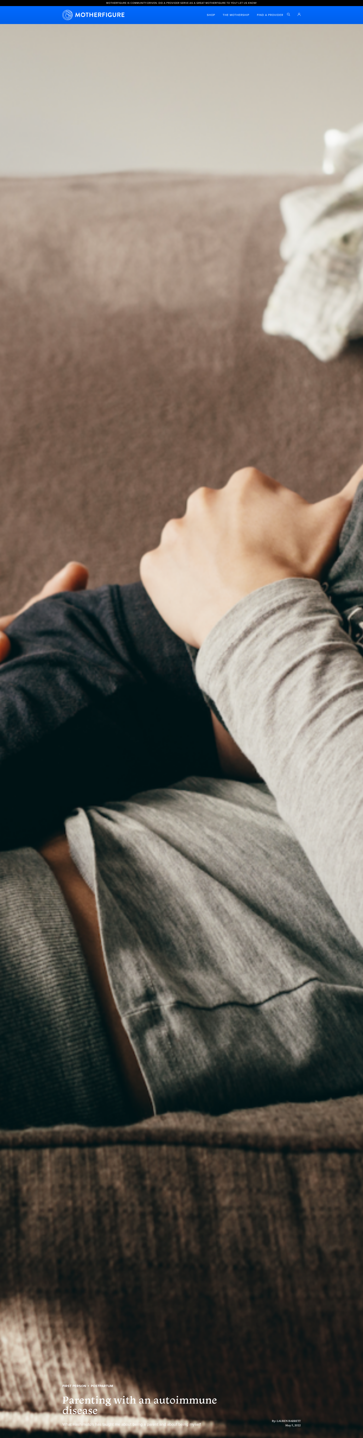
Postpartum (102, 1386)
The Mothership (236, 15)
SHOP (211, 15)
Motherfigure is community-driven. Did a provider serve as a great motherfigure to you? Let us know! (181, 3)
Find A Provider (270, 15)
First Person (74, 1386)
